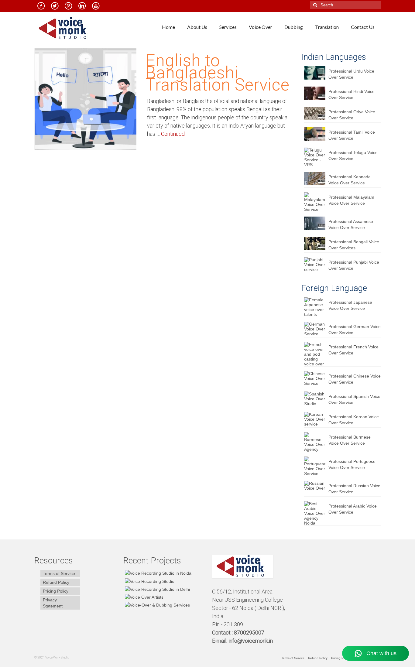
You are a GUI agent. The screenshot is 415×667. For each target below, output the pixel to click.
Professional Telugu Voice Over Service (353, 155)
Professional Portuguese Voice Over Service (352, 464)
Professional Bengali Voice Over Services (353, 244)
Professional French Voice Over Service (353, 349)
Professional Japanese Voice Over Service (350, 305)
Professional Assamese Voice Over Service (350, 224)
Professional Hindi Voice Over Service (351, 94)
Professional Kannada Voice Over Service (349, 179)
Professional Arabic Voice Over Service (352, 509)
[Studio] (143, 597)
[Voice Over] (156, 605)
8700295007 (250, 632)
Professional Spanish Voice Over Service (354, 399)
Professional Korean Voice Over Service (353, 419)
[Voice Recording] (156, 589)
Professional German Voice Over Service (354, 329)
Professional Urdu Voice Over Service (351, 74)
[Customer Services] (157, 573)
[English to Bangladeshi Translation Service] (85, 98)
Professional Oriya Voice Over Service (351, 114)
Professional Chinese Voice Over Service (354, 379)
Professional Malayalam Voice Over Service (351, 200)
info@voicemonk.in (250, 641)
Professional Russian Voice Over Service (354, 488)
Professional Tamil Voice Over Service (351, 135)
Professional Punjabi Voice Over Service (353, 265)
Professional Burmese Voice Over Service (349, 440)
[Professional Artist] (148, 581)
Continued (173, 134)
